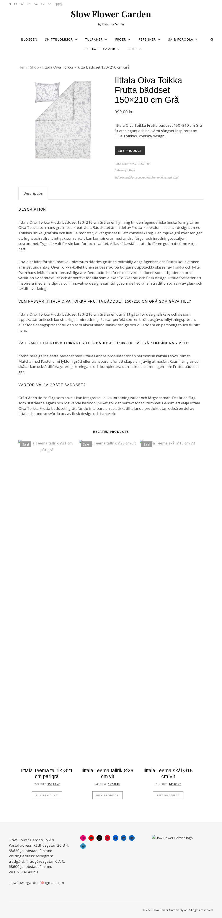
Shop (132, 49)
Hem (22, 67)
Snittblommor (59, 39)
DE (49, 4)
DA (36, 4)
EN (43, 4)
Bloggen (29, 39)
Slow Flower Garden (111, 14)
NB (29, 4)
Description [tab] (33, 193)
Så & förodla (180, 39)
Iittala (131, 170)
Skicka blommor (100, 49)
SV (22, 4)
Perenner (147, 39)
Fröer (120, 39)
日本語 (58, 4)
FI (10, 4)
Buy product (130, 150)
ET (15, 4)
